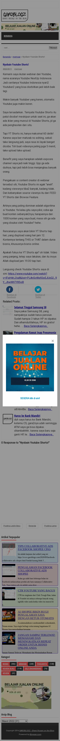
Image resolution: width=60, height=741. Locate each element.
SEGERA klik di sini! (30, 398)
